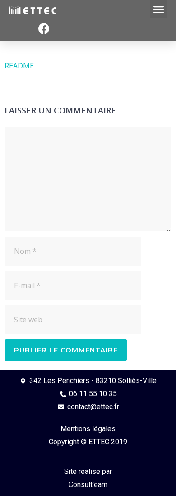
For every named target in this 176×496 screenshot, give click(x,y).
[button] (158, 9)
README (19, 66)
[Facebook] (44, 29)
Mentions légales (88, 428)
